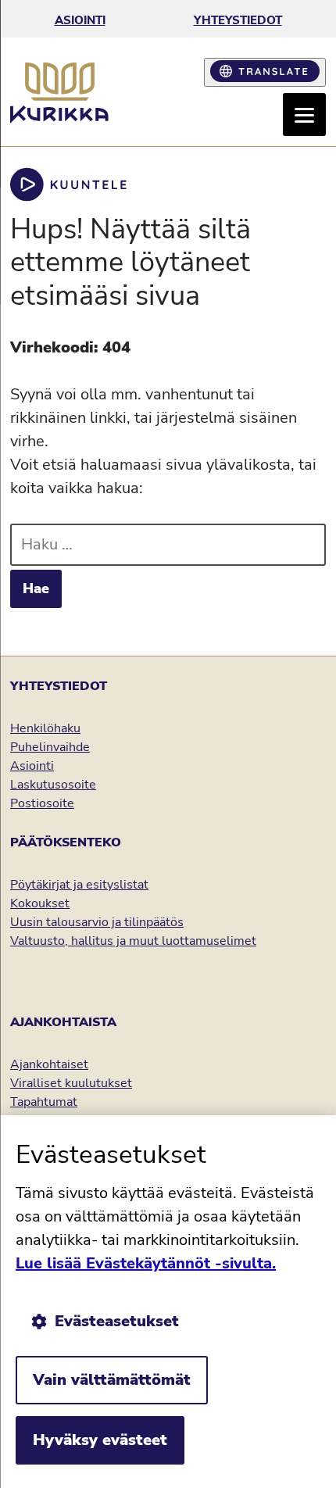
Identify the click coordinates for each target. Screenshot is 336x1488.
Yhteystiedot (238, 20)
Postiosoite (42, 803)
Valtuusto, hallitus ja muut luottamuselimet (133, 941)
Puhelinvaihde (50, 747)
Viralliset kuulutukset (71, 1083)
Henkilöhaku (45, 728)
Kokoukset (40, 903)
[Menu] (304, 114)
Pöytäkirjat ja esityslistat (79, 884)
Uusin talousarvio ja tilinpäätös (97, 922)
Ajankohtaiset (49, 1064)
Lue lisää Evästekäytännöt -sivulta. (146, 1263)
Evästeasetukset (117, 1321)
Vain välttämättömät (112, 1379)
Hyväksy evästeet (100, 1439)
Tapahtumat (43, 1102)
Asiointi (80, 20)
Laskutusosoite (53, 784)
